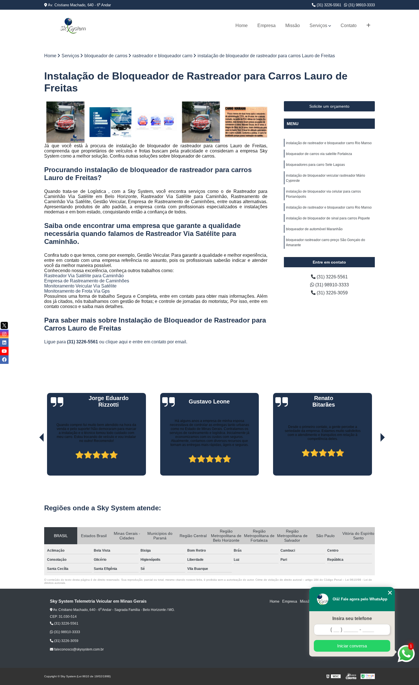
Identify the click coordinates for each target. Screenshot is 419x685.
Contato (349, 25)
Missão (292, 25)
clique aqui (116, 341)
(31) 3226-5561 (328, 5)
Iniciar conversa (352, 645)
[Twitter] (4, 325)
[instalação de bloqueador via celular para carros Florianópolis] (111, 122)
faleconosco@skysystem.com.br (78, 649)
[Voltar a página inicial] (72, 26)
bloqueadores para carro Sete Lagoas (315, 165)
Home (241, 25)
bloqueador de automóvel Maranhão (314, 229)
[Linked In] (4, 342)
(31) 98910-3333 (361, 5)
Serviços (318, 25)
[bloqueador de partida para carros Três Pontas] (201, 122)
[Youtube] (4, 351)
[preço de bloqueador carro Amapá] (246, 122)
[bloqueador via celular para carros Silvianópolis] (65, 122)
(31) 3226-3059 (332, 292)
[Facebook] (4, 359)
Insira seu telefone (352, 618)
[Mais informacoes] (368, 25)
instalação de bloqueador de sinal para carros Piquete (328, 218)
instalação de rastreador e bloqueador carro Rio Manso (329, 143)
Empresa (266, 25)
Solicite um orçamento (329, 106)
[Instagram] (4, 334)
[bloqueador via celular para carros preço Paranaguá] (156, 122)
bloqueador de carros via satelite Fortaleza (319, 154)
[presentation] (33, 459)
